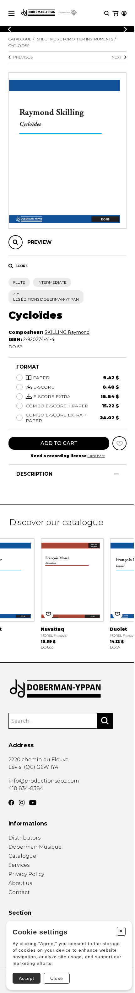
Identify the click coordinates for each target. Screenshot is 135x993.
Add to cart (59, 443)
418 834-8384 (25, 788)
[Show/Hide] (116, 473)
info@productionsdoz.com (43, 781)
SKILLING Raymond (67, 332)
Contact (19, 892)
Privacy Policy (26, 874)
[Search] (105, 721)
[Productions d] (67, 689)
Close (56, 978)
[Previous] (9, 29)
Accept (26, 978)
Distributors (24, 838)
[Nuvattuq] (72, 593)
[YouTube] (32, 803)
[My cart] (115, 13)
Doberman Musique (35, 847)
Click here (96, 455)
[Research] (106, 13)
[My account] (124, 13)
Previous (23, 57)
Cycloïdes (18, 45)
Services (19, 865)
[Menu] (11, 13)
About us (20, 883)
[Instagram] (21, 802)
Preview (39, 242)
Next (117, 57)
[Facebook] (11, 802)
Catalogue (19, 39)
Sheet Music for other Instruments (75, 39)
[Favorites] (119, 443)
